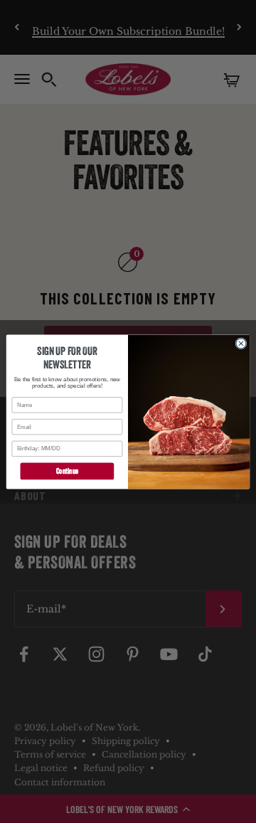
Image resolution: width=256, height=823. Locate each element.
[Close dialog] (241, 343)
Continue (67, 470)
